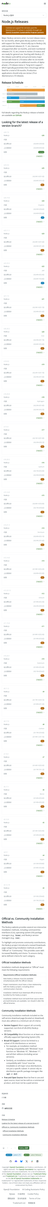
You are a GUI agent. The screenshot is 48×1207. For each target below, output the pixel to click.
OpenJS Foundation (17, 1167)
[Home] (23, 3)
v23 (43, 233)
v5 (43, 822)
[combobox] (24, 15)
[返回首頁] (3, 1148)
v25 (43, 168)
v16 (43, 462)
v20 (43, 332)
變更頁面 (5, 11)
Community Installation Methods (19, 1010)
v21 (43, 299)
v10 (43, 659)
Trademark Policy (39, 1174)
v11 (43, 626)
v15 (43, 495)
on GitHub (17, 115)
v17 (43, 430)
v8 (43, 724)
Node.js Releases (15, 21)
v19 (43, 364)
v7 (43, 757)
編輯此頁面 (8, 1108)
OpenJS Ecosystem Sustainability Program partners (25, 32)
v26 (43, 135)
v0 (43, 888)
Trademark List (11, 1176)
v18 (43, 397)
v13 (43, 561)
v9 (43, 692)
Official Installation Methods (16, 962)
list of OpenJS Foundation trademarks (25, 1178)
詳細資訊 (39, 156)
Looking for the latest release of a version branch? (22, 123)
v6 (43, 790)
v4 (43, 855)
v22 (43, 266)
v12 (43, 593)
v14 (43, 528)
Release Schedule (12, 82)
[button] (45, 3)
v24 (43, 201)
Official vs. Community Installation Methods (23, 920)
